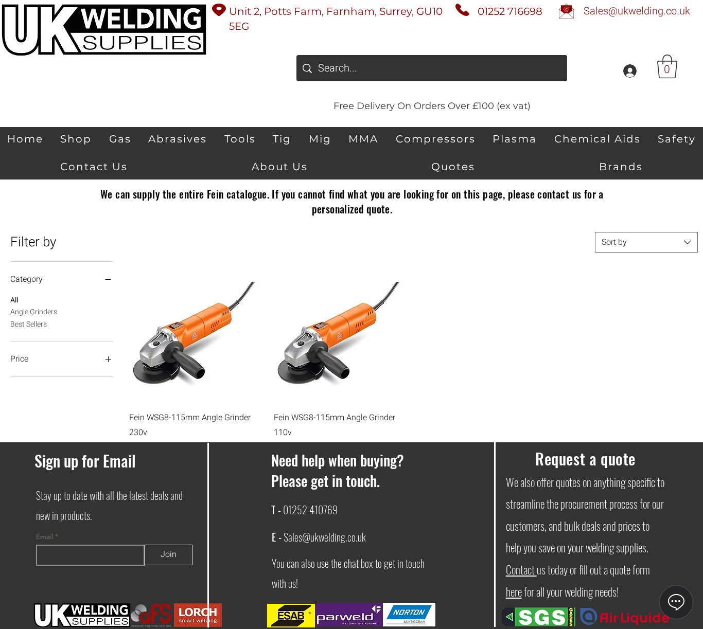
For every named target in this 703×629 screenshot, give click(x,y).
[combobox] (646, 242)
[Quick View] (196, 335)
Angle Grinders (33, 312)
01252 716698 (510, 11)
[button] (667, 66)
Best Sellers (28, 324)
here (514, 591)
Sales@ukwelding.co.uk (325, 537)
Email (45, 536)
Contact (521, 569)
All (14, 300)
